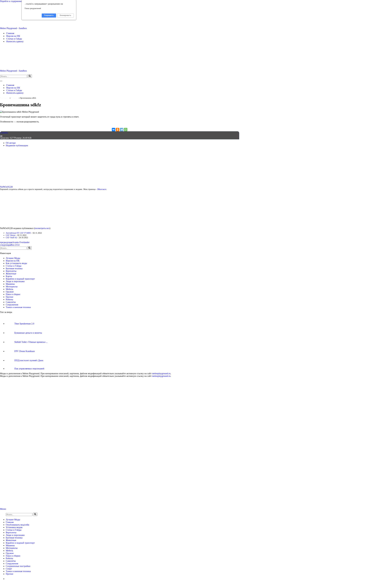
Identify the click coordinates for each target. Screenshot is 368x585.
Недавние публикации (17, 145)
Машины (14, 98)
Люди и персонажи (15, 281)
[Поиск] (29, 76)
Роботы (9, 299)
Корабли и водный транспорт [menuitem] (20, 543)
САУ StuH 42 (11, 237)
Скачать (4, 132)
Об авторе (11, 143)
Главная (10, 33)
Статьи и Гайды (14, 38)
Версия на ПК (13, 36)
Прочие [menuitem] (9, 574)
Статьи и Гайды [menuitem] (13, 530)
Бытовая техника (14, 268)
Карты (9, 276)
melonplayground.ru (161, 373)
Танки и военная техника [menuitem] (18, 571)
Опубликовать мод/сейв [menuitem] (17, 525)
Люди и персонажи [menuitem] (15, 535)
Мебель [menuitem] (9, 550)
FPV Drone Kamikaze (24, 351)
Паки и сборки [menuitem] (13, 556)
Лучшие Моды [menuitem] (13, 519)
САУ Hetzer (11, 235)
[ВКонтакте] (113, 129)
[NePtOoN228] (18, 184)
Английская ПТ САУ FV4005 (18, 233)
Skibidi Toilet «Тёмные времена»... (31, 342)
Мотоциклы (12, 286)
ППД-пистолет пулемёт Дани (28, 360)
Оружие (10, 291)
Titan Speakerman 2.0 (24, 323)
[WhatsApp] (125, 129)
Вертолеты (11, 271)
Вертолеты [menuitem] (11, 532)
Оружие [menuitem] (10, 553)
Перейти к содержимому (12, 1)
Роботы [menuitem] (9, 558)
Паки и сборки (13, 294)
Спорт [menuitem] (9, 568)
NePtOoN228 (6, 187)
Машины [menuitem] (10, 545)
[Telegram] (121, 129)
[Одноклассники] (117, 129)
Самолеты (11, 302)
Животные (11, 273)
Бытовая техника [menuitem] (14, 537)
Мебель (9, 289)
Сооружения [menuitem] (12, 563)
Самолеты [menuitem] (11, 561)
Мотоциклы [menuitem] (12, 548)
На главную (4, 98)
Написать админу (15, 41)
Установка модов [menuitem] (14, 527)
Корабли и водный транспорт (20, 279)
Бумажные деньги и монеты (28, 333)
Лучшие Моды (13, 258)
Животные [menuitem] (11, 540)
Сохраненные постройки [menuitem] (18, 566)
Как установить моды (16, 263)
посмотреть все (42, 228)
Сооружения (12, 304)
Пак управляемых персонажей (29, 368)
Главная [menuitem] (10, 522)
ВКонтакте (101, 189)
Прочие (9, 297)
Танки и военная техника (18, 307)
